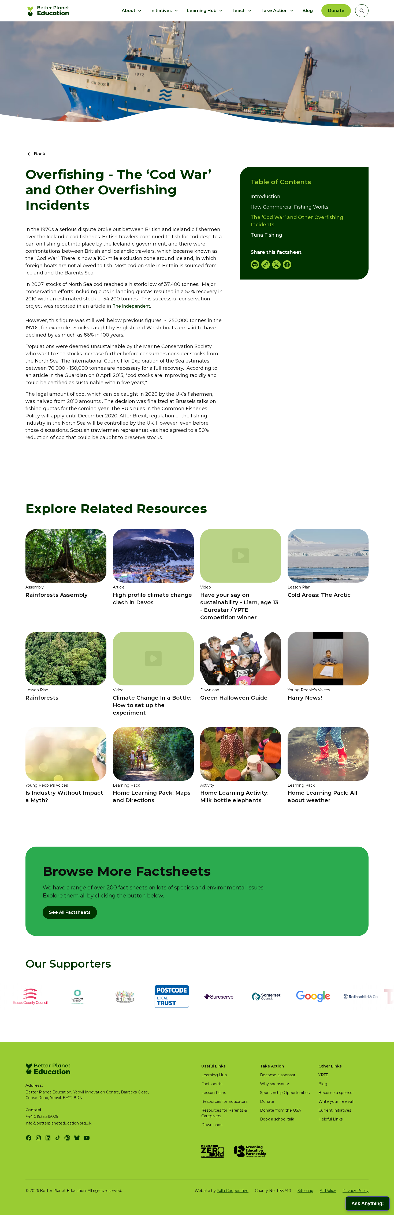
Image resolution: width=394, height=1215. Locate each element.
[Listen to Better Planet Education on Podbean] (67, 1138)
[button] (131, 10)
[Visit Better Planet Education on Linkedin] (48, 1138)
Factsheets (211, 1083)
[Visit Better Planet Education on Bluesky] (77, 1138)
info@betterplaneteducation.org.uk (58, 1123)
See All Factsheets (70, 912)
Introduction (265, 196)
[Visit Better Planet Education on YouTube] (86, 1138)
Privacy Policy (356, 1190)
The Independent (131, 306)
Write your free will (336, 1101)
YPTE (323, 1075)
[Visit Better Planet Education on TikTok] (57, 1138)
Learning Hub (214, 1075)
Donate (336, 10)
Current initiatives (334, 1110)
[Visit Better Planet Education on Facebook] (28, 1138)
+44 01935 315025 (41, 1116)
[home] (48, 10)
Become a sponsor (277, 1075)
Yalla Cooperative (232, 1190)
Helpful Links (330, 1119)
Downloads (211, 1124)
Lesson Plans (213, 1092)
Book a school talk (277, 1119)
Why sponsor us (275, 1083)
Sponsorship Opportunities (285, 1092)
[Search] (362, 10)
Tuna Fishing (266, 235)
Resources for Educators (224, 1101)
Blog (308, 10)
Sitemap (305, 1190)
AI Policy (328, 1190)
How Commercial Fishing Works (289, 207)
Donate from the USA (280, 1110)
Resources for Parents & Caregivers (224, 1113)
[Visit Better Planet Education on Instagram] (38, 1138)
